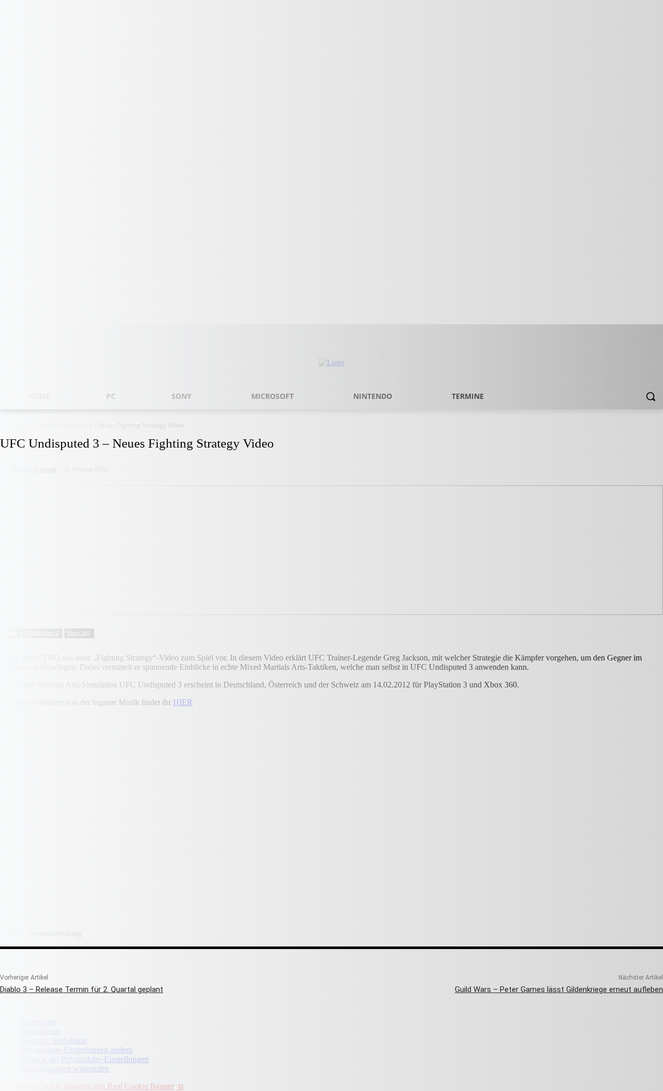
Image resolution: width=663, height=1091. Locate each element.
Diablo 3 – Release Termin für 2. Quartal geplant (81, 989)
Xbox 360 (78, 632)
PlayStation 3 (42, 632)
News (10, 632)
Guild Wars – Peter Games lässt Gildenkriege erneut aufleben (559, 989)
